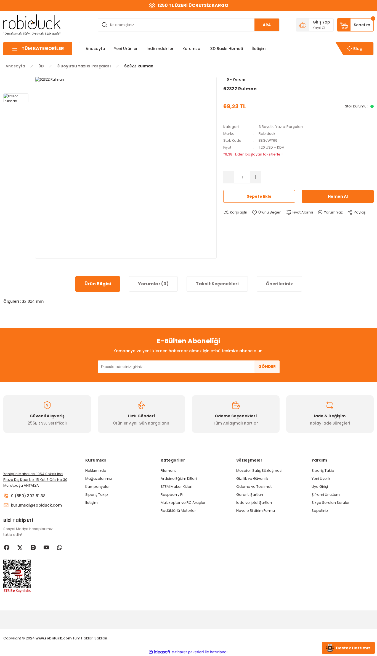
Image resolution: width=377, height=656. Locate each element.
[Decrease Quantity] (228, 177)
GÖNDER (267, 366)
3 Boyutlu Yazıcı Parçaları (281, 126)
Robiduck (267, 133)
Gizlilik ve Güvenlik (252, 478)
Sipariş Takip (96, 494)
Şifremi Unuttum (326, 494)
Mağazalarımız (98, 478)
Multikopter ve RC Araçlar (183, 502)
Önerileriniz (279, 284)
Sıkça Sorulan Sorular (331, 502)
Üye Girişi (320, 486)
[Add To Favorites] (267, 212)
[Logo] (32, 24)
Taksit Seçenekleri (217, 284)
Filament (168, 470)
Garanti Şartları (249, 494)
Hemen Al (338, 196)
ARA (267, 25)
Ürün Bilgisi (97, 284)
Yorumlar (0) (153, 284)
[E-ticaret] (188, 652)
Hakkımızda (95, 470)
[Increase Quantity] (255, 177)
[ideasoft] (159, 652)
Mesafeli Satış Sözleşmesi (259, 470)
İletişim (91, 502)
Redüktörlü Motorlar (178, 510)
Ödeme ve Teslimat (254, 486)
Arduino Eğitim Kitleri (179, 478)
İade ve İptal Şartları (254, 502)
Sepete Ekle (259, 196)
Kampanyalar (97, 486)
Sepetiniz (320, 510)
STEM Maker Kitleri (176, 486)
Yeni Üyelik (321, 478)
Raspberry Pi (172, 494)
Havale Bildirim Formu (255, 510)
